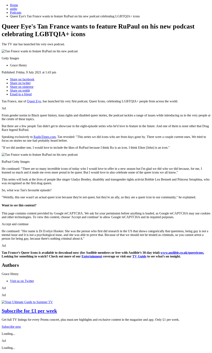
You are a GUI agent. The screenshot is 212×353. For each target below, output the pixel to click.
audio (13, 9)
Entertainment (92, 256)
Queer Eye (34, 101)
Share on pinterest (21, 87)
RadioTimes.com (45, 137)
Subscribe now (11, 326)
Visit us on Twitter (22, 281)
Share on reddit (20, 90)
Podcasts (15, 12)
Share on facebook (22, 79)
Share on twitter (20, 83)
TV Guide (139, 256)
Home (14, 5)
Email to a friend (21, 94)
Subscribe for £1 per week (29, 311)
